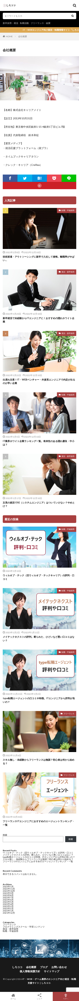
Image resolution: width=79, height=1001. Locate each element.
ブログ (44, 967)
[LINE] (69, 178)
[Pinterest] (39, 185)
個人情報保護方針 (30, 971)
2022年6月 (8, 899)
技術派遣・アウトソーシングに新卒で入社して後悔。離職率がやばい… (38, 258)
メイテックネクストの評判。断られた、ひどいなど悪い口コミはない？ (38, 638)
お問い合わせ (59, 967)
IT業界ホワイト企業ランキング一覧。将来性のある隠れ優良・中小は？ (38, 443)
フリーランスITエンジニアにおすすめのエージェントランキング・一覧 (38, 823)
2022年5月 (8, 901)
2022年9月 (8, 893)
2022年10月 (9, 891)
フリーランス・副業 (41, 23)
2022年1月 (8, 910)
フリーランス (68, 713)
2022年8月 (8, 895)
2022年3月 (8, 906)
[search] (72, 16)
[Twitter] (24, 178)
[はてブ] (39, 178)
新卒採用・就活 (10, 23)
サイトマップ (51, 971)
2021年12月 (9, 912)
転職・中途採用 (68, 210)
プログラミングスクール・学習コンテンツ (24, 926)
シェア (39, 999)
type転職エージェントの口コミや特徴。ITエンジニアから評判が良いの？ (39, 700)
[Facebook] (10, 178)
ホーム (13, 999)
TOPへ (65, 999)
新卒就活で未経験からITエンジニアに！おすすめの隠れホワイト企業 (38, 320)
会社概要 (22, 36)
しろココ (17, 967)
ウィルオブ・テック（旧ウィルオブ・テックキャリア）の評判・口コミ (38, 577)
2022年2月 (8, 908)
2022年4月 (8, 904)
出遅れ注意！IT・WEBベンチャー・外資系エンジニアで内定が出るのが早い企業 (39, 381)
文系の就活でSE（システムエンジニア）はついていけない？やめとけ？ (39, 504)
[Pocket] (54, 178)
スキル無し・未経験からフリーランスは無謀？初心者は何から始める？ (38, 761)
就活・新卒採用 (68, 272)
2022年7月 (8, 897)
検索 (5, 835)
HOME (9, 36)
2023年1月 (8, 886)
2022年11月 (9, 888)
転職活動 (24, 23)
